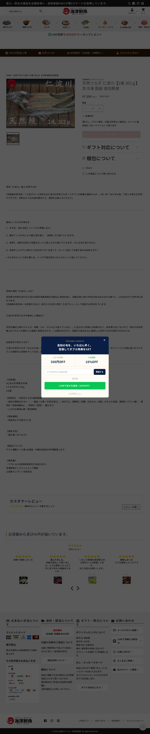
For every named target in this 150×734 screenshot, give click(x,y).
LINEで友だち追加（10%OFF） (75, 385)
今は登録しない (75, 393)
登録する (99, 372)
